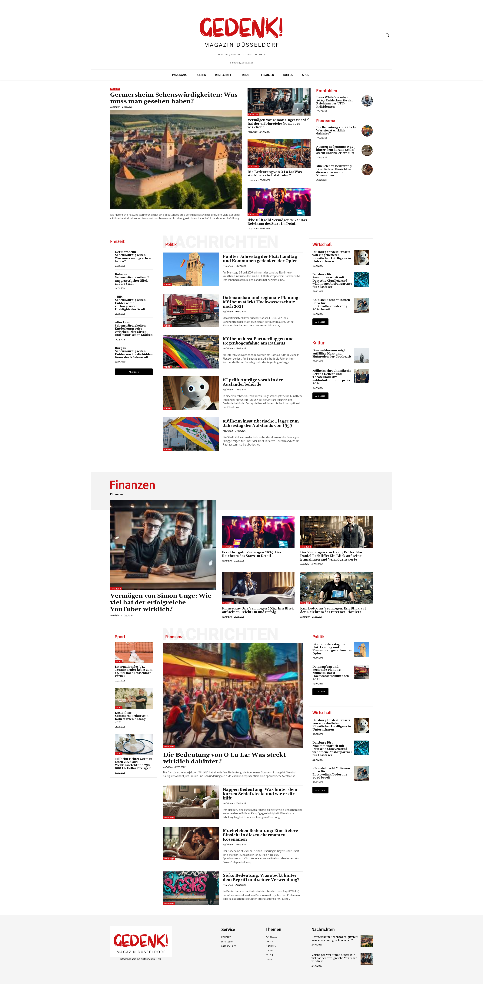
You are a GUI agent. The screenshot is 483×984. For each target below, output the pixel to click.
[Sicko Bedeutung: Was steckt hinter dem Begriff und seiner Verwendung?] (191, 888)
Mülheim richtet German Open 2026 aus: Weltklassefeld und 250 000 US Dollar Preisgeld (133, 763)
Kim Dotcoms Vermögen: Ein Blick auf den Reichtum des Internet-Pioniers (333, 610)
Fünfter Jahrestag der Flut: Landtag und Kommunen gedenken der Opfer (260, 258)
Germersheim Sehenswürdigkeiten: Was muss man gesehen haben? (174, 98)
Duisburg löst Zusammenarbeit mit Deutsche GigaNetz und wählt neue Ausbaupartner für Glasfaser (332, 281)
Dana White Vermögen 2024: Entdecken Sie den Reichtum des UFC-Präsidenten (334, 102)
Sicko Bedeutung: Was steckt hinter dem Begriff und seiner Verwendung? (261, 877)
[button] (387, 34)
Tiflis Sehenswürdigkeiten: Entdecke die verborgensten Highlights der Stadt (131, 303)
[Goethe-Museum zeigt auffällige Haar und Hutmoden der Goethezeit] (361, 355)
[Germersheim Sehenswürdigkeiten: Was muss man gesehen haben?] (176, 159)
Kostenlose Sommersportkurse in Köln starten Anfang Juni (131, 717)
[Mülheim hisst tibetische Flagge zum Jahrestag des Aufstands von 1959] (191, 434)
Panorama (253, 166)
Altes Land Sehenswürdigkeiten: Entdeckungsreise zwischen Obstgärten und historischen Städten (134, 329)
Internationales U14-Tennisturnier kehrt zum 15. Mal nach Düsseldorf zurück (133, 671)
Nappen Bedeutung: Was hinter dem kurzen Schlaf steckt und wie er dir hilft (335, 150)
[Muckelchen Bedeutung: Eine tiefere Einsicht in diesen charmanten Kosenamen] (367, 169)
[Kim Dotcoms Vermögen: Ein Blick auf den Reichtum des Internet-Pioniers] (336, 588)
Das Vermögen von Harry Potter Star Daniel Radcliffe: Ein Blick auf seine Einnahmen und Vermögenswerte (331, 556)
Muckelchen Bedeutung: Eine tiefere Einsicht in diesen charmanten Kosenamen (334, 170)
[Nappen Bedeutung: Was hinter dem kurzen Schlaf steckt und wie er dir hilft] (367, 150)
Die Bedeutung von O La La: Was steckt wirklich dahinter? (275, 174)
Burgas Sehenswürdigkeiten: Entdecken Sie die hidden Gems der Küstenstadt (134, 352)
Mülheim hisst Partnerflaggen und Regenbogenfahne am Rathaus (258, 341)
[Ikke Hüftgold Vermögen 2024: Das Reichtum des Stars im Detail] (279, 202)
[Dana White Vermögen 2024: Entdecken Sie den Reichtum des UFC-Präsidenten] (367, 101)
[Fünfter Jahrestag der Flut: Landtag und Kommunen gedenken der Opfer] (191, 269)
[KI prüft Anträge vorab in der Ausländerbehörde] (191, 393)
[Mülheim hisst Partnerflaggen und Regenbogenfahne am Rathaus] (191, 351)
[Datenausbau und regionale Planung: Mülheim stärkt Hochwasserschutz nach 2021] (191, 310)
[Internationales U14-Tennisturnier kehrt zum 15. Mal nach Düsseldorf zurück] (134, 652)
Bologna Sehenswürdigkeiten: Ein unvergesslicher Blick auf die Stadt (133, 279)
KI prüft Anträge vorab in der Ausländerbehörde (253, 382)
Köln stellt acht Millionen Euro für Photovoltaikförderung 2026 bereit (331, 304)
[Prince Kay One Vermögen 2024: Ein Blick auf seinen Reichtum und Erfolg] (258, 588)
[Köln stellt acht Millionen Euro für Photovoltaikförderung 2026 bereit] (361, 305)
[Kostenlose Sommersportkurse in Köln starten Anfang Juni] (134, 698)
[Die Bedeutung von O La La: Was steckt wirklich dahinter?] (279, 153)
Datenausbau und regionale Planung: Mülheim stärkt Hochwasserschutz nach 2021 (261, 302)
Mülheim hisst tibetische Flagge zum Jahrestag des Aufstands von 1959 (261, 423)
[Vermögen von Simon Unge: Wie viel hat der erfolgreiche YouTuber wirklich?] (279, 102)
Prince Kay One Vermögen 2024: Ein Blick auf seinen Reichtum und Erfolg (258, 610)
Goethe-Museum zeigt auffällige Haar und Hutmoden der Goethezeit (331, 353)
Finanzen (253, 114)
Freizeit (115, 89)
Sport (119, 661)
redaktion (115, 106)
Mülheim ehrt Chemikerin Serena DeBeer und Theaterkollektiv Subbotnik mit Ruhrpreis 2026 (331, 377)
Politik (167, 284)
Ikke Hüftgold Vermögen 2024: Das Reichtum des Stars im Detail (277, 222)
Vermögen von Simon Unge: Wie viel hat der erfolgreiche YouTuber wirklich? (279, 123)
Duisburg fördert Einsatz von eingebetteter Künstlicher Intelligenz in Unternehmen (331, 256)
